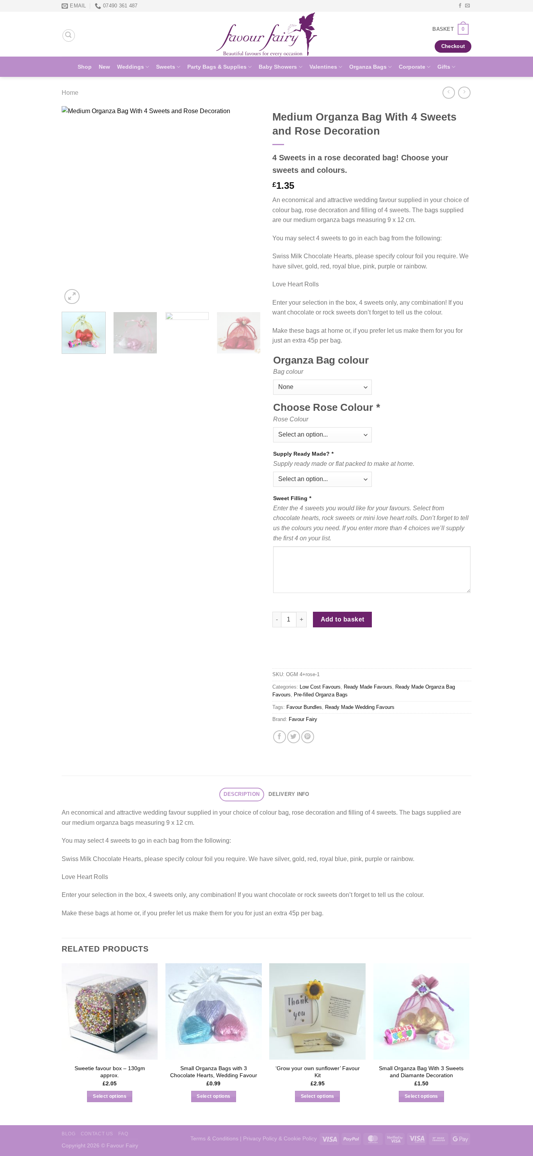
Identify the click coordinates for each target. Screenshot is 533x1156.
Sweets (165, 67)
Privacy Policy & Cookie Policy (280, 1138)
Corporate (412, 67)
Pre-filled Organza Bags (321, 695)
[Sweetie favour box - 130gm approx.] (110, 1011)
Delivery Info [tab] (288, 794)
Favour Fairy (303, 719)
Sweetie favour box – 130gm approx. (110, 1072)
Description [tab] (241, 794)
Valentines (323, 67)
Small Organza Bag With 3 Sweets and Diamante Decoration (421, 1072)
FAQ (123, 1133)
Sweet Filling (292, 498)
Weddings (130, 67)
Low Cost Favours (320, 687)
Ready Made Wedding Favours (359, 707)
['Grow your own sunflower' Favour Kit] (317, 1011)
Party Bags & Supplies (217, 67)
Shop (85, 67)
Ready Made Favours (368, 687)
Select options (109, 1096)
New (104, 67)
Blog (68, 1133)
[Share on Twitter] (293, 736)
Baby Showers (278, 67)
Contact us (97, 1133)
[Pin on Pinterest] (307, 736)
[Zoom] (72, 296)
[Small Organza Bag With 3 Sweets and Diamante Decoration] (421, 1011)
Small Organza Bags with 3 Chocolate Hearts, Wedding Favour (213, 1072)
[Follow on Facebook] (460, 6)
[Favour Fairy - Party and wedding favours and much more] (266, 34)
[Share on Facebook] (279, 736)
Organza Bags (368, 67)
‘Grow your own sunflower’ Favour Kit (317, 1072)
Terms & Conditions (214, 1138)
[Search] (68, 35)
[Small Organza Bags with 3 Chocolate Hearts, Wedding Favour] (213, 1011)
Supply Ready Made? (303, 454)
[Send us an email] (467, 6)
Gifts (443, 67)
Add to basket (342, 619)
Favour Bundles (304, 707)
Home (70, 92)
